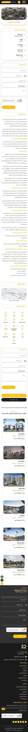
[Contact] (1, 583)
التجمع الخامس (20, 436)
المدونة (25, 675)
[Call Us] (2, 580)
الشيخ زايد (24, 692)
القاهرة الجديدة (23, 689)
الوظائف (25, 671)
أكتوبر (11, 119)
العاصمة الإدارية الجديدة (21, 687)
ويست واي (20, 51)
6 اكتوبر (21, 41)
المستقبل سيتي (23, 694)
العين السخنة (24, 699)
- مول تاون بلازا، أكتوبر (22, 273)
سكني (21, 46)
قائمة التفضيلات (23, 673)
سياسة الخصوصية (23, 678)
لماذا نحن (24, 668)
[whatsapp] (2, 576)
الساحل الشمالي (23, 696)
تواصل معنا (24, 680)
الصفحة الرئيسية (23, 666)
